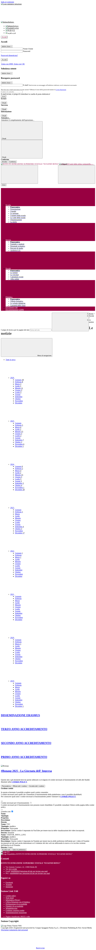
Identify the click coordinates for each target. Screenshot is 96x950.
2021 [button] (12, 594)
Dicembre (18, 403)
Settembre (18, 397)
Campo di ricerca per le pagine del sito (15, 330)
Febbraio (19, 382)
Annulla (4, 162)
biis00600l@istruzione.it (29, 871)
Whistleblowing (11, 908)
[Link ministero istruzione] (11, 4)
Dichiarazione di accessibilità (16, 904)
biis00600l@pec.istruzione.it (30, 873)
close (4, 185)
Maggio (19, 388)
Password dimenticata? (9, 55)
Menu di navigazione (44, 355)
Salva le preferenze (19, 850)
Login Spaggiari (61, 90)
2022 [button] (12, 551)
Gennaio (19, 380)
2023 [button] (12, 508)
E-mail (25, 85)
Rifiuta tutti (20, 786)
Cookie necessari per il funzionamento (15, 803)
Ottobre (18, 399)
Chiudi (4, 103)
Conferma (12, 162)
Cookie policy (11, 896)
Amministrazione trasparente (16, 913)
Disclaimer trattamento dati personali (14, 930)
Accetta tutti (36, 786)
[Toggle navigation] (19, 174)
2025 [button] (12, 421)
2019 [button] (12, 681)
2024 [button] (12, 464)
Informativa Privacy (13, 900)
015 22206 (13, 869)
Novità (91, 316)
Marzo (18, 384)
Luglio (18, 392)
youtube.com (6, 812)
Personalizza (6, 786)
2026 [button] (12, 378)
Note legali (10, 898)
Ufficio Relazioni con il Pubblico (18, 902)
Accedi (4, 37)
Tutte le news (10, 360)
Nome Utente (28, 49)
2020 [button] (12, 638)
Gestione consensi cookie (15, 910)
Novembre (19, 401)
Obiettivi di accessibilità (14, 906)
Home (91, 314)
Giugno (18, 390)
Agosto (17, 395)
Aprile (18, 386)
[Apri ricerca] (76, 174)
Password (26, 51)
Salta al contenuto (7, 2)
